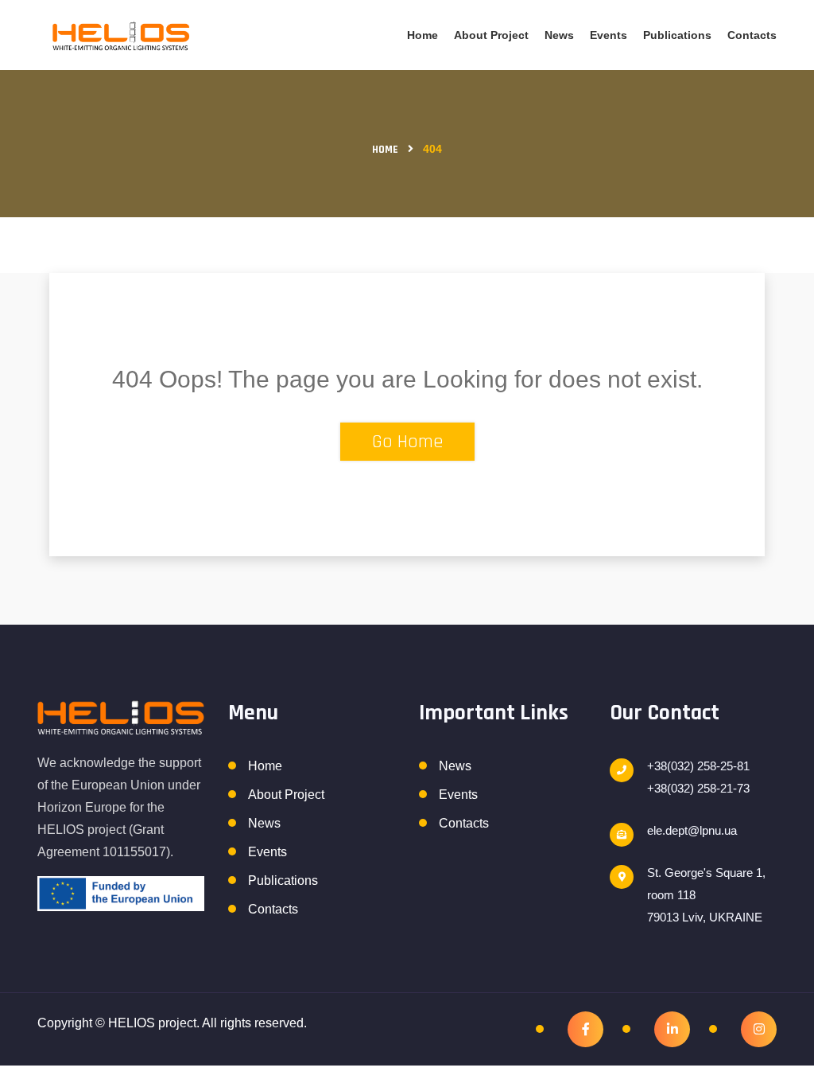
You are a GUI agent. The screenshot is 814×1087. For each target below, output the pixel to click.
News (559, 35)
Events (608, 35)
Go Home (407, 442)
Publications (677, 35)
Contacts (752, 35)
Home (422, 35)
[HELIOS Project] (120, 35)
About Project (491, 35)
